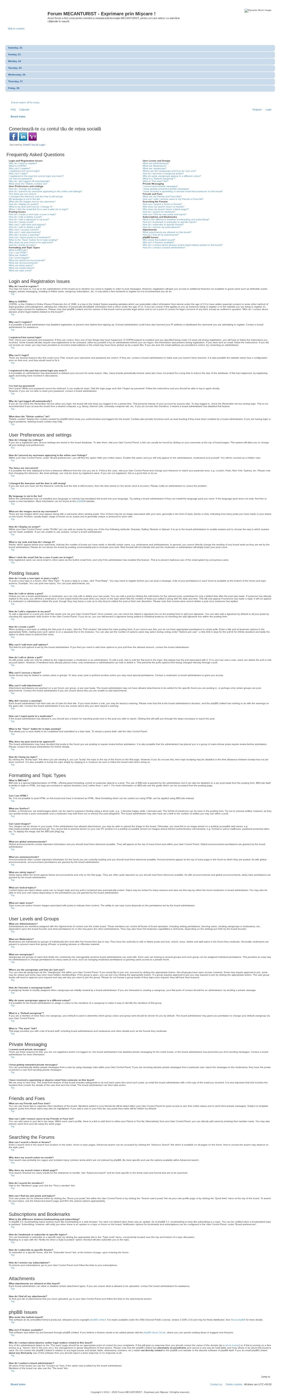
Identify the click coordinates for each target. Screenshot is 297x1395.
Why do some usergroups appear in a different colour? (172, 176)
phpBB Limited (98, 1319)
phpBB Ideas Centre (155, 1332)
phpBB (80, 501)
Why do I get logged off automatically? (29, 181)
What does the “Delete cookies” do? (28, 183)
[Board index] (28, 15)
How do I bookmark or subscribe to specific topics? (170, 222)
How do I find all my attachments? (161, 234)
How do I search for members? (159, 211)
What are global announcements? (27, 260)
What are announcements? (23, 263)
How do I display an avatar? (24, 204)
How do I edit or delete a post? (25, 217)
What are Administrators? (156, 163)
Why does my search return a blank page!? (166, 209)
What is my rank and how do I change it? (31, 206)
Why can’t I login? (18, 173)
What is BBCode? (18, 250)
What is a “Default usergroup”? (159, 178)
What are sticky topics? (21, 265)
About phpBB (238, 1319)
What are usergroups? (155, 168)
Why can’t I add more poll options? (27, 224)
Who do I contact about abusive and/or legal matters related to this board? (183, 245)
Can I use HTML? (18, 252)
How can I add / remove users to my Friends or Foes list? (173, 199)
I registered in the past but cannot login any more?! (36, 176)
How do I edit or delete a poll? (25, 227)
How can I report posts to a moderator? (30, 237)
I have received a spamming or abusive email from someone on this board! (183, 191)
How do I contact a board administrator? (164, 247)
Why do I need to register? (23, 163)
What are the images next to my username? (32, 201)
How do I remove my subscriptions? (162, 227)
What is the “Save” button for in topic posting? (33, 240)
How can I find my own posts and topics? (165, 214)
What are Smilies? (18, 255)
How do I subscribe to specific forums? (163, 224)
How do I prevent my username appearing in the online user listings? (45, 191)
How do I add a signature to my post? (29, 219)
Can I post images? (19, 257)
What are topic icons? (20, 270)
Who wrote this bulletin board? (159, 240)
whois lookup (232, 1345)
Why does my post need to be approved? (31, 242)
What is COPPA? (18, 166)
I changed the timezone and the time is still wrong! (36, 196)
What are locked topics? (22, 268)
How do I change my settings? (25, 189)
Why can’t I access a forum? (24, 229)
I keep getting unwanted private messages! (166, 189)
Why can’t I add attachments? (25, 232)
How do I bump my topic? (22, 245)
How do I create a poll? (21, 222)
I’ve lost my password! (20, 178)
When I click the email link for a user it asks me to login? (38, 209)
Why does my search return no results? (163, 206)
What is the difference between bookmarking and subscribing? (176, 219)
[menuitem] (12, 109)
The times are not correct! (22, 194)
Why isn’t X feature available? (158, 242)
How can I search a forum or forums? (162, 204)
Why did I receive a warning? (24, 234)
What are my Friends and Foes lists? (162, 196)
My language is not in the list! (24, 199)
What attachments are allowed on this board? (167, 232)
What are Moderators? (155, 166)
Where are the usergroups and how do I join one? (169, 171)
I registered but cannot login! (24, 171)
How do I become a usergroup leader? (163, 173)
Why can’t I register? (20, 168)
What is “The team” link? (155, 181)
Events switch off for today (25, 102)
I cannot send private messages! (160, 186)
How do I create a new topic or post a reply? (32, 214)
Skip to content (16, 28)
